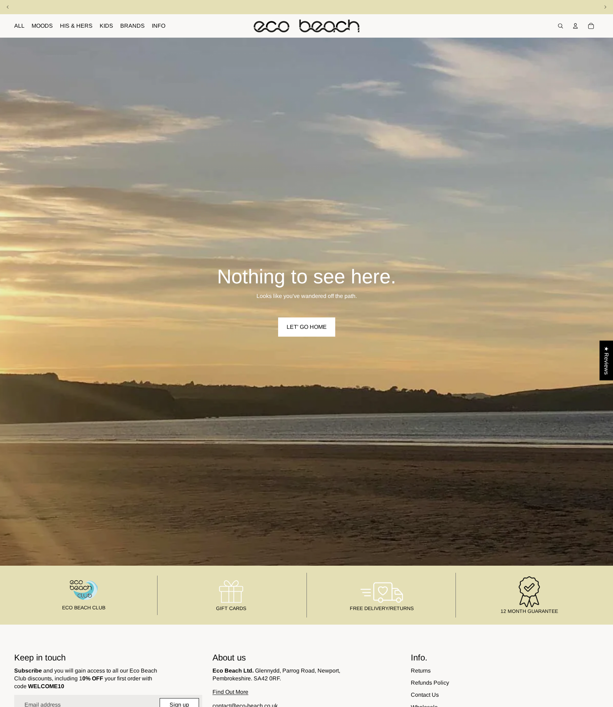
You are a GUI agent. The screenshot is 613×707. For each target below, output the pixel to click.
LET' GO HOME (307, 327)
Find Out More (230, 692)
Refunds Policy (430, 683)
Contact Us (425, 695)
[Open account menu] (575, 26)
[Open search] (560, 26)
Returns (421, 671)
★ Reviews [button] (606, 360)
